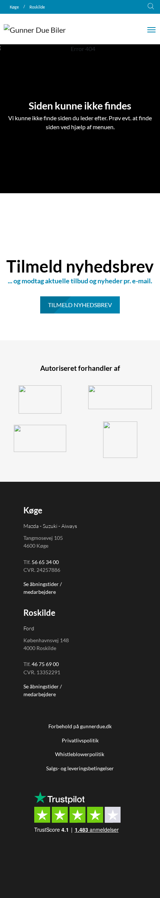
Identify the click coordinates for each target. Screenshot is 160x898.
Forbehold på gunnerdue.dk (80, 726)
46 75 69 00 (45, 664)
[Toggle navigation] (151, 29)
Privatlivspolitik (80, 740)
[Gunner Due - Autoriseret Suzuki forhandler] (40, 399)
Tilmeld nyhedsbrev (80, 304)
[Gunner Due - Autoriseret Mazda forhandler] (120, 439)
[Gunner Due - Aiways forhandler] (40, 438)
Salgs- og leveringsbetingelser (80, 768)
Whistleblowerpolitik (80, 754)
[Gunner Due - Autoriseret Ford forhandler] (120, 397)
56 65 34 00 (45, 562)
